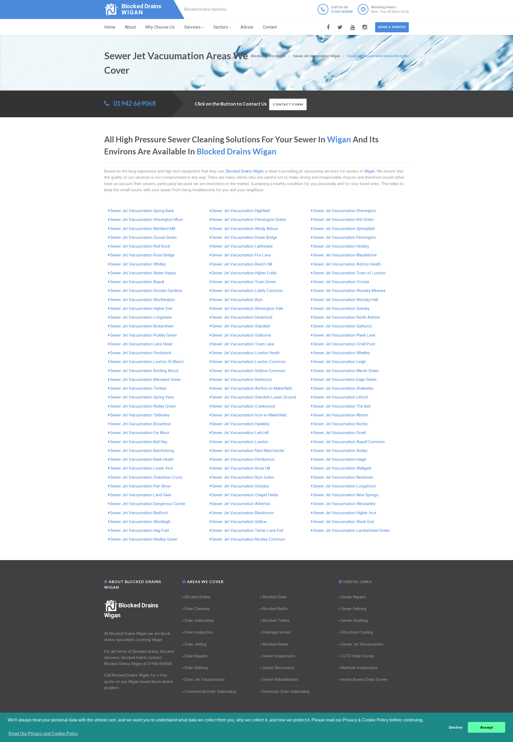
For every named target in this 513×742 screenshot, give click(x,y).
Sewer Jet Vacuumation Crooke (341, 281)
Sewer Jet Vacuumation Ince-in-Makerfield (249, 415)
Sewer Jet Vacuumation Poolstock (140, 352)
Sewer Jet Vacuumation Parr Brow (140, 486)
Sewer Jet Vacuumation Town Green (244, 281)
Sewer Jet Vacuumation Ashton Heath (347, 264)
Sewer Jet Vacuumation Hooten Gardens (146, 290)
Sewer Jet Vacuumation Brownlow (140, 423)
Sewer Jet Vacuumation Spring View (142, 397)
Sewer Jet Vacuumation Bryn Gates (243, 477)
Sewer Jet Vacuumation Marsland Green (145, 379)
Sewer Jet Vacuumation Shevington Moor (146, 219)
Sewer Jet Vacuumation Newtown (343, 477)
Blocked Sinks (275, 597)
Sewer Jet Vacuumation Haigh (339, 459)
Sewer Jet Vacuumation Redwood (241, 379)
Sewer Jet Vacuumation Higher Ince (344, 512)
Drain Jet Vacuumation (205, 679)
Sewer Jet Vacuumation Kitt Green (343, 219)
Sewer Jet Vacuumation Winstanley (344, 503)
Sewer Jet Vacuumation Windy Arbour (245, 228)
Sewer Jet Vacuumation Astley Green (143, 406)
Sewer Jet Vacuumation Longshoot (344, 486)
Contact (270, 27)
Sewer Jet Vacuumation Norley (340, 423)
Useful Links (357, 581)
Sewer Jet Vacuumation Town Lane (243, 344)
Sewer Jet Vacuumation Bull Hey (138, 441)
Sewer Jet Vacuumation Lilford (340, 397)
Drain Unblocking (199, 620)
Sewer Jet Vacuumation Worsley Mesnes (349, 290)
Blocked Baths (275, 608)
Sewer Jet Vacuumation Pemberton (243, 459)
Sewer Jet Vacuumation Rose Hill (241, 468)
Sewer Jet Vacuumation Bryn (237, 299)
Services (192, 27)
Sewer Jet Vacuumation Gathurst (342, 326)
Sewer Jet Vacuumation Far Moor (139, 432)
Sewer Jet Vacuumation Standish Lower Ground (254, 397)
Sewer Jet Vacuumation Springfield (344, 228)
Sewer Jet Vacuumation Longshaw (141, 317)
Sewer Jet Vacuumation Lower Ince (141, 468)
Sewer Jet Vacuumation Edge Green (344, 379)
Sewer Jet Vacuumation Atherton (241, 503)
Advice (246, 27)
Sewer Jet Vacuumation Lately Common (247, 290)
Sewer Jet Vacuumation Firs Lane (241, 255)
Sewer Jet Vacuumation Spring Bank (142, 210)
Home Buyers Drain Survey (364, 679)
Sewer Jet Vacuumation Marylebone (345, 255)
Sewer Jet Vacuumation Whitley (138, 264)
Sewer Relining (353, 608)
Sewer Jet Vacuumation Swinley (341, 308)
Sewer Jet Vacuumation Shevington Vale (247, 308)
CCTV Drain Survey (357, 656)
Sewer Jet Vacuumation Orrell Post (344, 344)
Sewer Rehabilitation (280, 679)
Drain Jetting (196, 644)
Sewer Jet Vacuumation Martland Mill (142, 228)
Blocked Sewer (276, 644)
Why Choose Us (160, 27)
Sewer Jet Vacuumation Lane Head (141, 344)
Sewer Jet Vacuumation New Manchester (248, 450)
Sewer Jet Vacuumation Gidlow (239, 521)
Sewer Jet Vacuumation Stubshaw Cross (146, 477)
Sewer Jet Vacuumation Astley (340, 450)
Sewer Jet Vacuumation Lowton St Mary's (147, 361)
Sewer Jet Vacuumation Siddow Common (248, 370)
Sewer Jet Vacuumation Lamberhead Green (351, 530)
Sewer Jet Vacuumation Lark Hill (240, 432)
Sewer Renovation (278, 667)
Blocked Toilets (276, 620)
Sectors (220, 27)
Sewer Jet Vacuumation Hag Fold (139, 530)
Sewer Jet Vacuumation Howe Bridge (244, 237)
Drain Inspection (199, 632)
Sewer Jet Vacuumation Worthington (142, 299)
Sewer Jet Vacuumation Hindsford (242, 317)
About (130, 27)
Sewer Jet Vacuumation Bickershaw (141, 326)
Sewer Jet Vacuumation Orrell (339, 432)
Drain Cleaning (197, 608)
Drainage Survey (277, 632)
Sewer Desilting (354, 620)
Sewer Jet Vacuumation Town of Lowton (349, 273)
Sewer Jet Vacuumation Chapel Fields (245, 495)
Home (109, 27)
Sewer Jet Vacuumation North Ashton (346, 317)
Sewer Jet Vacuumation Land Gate (140, 495)
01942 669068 (341, 12)
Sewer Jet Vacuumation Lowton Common (249, 361)
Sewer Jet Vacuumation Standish (241, 326)
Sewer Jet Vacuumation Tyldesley (139, 415)
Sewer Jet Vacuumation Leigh (339, 361)
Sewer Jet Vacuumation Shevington (344, 210)
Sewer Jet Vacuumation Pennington (344, 237)
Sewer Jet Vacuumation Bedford (139, 512)
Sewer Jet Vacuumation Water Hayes (143, 273)
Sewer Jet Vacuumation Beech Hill (242, 264)
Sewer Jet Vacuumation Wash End (343, 521)
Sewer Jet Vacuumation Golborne (241, 335)
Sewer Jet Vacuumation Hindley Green (143, 539)
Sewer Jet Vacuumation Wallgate (342, 468)
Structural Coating (357, 632)
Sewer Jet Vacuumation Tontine (138, 388)
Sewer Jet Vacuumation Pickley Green (143, 335)
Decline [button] (456, 727)
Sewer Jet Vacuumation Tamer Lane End (247, 530)
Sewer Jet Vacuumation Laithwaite (242, 246)
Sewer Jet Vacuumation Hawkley (240, 423)
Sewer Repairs (353, 597)
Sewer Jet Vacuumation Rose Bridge (142, 255)
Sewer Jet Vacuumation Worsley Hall (345, 299)
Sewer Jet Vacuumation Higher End (141, 308)
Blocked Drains (198, 597)
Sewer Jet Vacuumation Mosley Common (248, 539)
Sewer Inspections (279, 656)
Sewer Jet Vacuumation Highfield (241, 210)
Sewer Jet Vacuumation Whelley (341, 352)
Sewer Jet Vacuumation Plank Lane (344, 335)
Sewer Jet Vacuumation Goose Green (143, 237)
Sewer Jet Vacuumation (362, 644)
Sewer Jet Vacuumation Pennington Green (249, 219)
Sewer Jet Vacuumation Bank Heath (141, 459)
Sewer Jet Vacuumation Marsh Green (346, 370)
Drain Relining (196, 667)
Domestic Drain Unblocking (286, 691)
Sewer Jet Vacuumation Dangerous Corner (147, 503)
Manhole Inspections (359, 667)
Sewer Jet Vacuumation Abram (340, 415)
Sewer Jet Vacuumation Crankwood (243, 406)
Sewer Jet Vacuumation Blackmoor (243, 512)
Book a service (392, 27)
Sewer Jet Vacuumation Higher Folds (244, 273)
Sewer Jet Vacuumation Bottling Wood (144, 370)
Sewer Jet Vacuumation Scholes (240, 486)
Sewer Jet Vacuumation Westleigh (140, 521)
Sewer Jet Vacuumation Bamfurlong (142, 450)
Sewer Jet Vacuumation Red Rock (140, 246)
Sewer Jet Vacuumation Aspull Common (349, 441)
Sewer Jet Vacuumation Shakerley (343, 388)
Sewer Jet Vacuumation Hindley (341, 246)
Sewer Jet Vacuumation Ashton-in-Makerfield (252, 388)
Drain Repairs (196, 656)
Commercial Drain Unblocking (210, 691)
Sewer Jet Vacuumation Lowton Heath (246, 352)
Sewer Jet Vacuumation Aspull (137, 281)
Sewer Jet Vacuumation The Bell (341, 406)
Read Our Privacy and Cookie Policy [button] (43, 733)
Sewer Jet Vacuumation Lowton (240, 441)
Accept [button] (486, 727)
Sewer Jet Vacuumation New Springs (345, 495)
